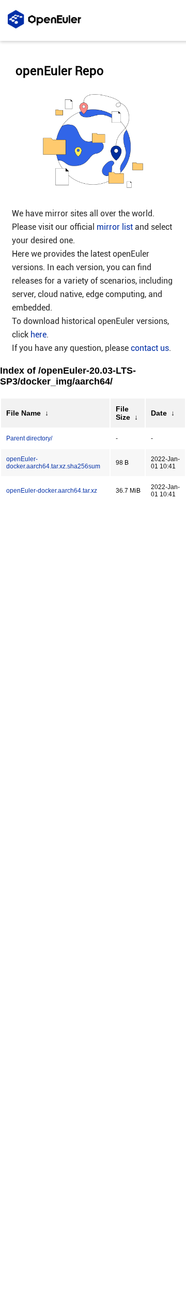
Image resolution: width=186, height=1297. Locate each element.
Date (159, 413)
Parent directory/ (29, 438)
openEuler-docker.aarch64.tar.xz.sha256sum (53, 462)
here (38, 335)
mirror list (115, 227)
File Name (23, 413)
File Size (123, 413)
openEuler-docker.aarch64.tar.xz (51, 490)
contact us (150, 348)
